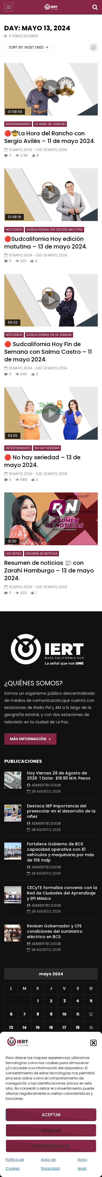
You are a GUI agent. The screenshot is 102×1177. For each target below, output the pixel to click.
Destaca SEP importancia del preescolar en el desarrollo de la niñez (61, 811)
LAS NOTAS (14, 553)
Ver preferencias (51, 1146)
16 (51, 1027)
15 (38, 1027)
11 (77, 1014)
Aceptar (51, 1115)
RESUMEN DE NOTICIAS (42, 553)
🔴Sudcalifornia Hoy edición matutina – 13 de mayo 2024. (45, 242)
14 (24, 1027)
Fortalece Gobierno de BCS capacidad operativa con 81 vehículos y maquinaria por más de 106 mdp (60, 852)
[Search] (95, 7)
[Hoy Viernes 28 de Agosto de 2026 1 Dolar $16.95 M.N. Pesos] (12, 780)
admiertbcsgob (46, 785)
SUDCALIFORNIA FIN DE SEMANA (49, 335)
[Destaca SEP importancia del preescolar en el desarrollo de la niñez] (12, 813)
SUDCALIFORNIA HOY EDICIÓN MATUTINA (54, 230)
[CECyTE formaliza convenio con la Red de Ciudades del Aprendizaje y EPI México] (12, 894)
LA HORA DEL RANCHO (50, 124)
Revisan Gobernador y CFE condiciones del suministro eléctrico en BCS (54, 931)
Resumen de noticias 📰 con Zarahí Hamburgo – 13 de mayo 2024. (49, 570)
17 (64, 1027)
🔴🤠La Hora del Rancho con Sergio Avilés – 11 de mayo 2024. (49, 137)
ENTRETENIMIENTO (18, 124)
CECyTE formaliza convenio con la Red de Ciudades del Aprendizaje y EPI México (62, 893)
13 (11, 1027)
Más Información (29, 738)
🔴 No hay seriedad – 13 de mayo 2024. (42, 461)
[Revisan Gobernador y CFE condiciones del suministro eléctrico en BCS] (12, 933)
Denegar (51, 1130)
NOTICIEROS (14, 230)
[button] (93, 1043)
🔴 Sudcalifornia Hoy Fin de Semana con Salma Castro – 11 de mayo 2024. (48, 351)
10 (64, 1014)
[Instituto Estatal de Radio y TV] (51, 7)
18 (78, 1027)
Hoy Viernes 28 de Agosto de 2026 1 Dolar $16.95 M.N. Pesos (58, 775)
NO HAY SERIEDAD (47, 448)
